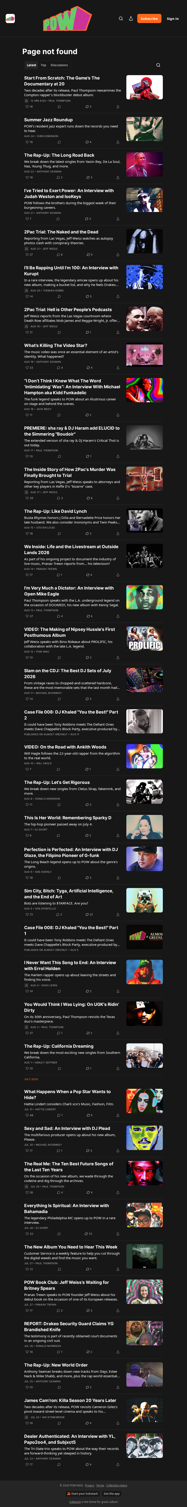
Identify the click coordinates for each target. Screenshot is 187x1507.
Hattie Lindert (45, 1109)
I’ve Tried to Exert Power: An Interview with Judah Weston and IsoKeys (69, 193)
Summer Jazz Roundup (48, 119)
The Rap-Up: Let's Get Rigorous (57, 782)
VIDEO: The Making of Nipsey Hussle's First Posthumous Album (69, 632)
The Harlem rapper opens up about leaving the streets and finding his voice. (70, 977)
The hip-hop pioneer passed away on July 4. (58, 824)
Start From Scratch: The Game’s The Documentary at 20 (62, 81)
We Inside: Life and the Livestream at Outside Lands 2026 (71, 549)
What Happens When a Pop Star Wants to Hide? (67, 1094)
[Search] (120, 18)
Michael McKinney (49, 693)
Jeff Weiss (50, 248)
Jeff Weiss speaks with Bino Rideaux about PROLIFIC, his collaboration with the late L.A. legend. (68, 643)
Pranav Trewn (46, 569)
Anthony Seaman (49, 171)
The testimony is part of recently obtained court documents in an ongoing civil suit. (70, 1338)
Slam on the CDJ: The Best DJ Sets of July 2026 (67, 673)
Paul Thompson (60, 100)
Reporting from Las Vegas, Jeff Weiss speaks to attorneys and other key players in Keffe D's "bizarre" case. (72, 484)
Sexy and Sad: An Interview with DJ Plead (67, 1128)
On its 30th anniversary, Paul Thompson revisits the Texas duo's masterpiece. (69, 1018)
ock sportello (45, 908)
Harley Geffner (46, 1062)
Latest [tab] (31, 65)
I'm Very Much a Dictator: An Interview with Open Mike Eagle (69, 591)
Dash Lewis (49, 985)
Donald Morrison (47, 798)
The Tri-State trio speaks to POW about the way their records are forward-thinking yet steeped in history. (71, 1450)
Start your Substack (84, 1494)
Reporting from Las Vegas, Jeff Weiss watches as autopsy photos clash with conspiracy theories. (68, 240)
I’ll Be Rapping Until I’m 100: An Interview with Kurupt (71, 270)
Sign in (173, 18)
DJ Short (41, 829)
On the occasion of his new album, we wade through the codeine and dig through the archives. (68, 1178)
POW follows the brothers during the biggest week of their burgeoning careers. (70, 205)
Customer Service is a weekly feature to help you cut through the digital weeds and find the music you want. (72, 1255)
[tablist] (47, 65)
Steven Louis (45, 527)
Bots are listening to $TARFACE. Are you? (56, 903)
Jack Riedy (44, 409)
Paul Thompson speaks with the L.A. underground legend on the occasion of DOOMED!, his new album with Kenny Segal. (71, 602)
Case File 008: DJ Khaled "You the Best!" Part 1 (71, 930)
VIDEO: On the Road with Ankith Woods (65, 747)
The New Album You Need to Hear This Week (70, 1247)
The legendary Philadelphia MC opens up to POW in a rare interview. (69, 1220)
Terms (100, 1485)
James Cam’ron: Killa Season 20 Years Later (70, 1400)
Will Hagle (44, 763)
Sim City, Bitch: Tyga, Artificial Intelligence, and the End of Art (68, 893)
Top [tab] (43, 65)
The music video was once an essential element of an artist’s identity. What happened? (71, 354)
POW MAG (42, 651)
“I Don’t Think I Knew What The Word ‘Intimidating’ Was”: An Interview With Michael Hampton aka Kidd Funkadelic (72, 386)
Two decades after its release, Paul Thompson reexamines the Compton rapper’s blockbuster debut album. (72, 92)
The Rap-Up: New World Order (56, 1365)
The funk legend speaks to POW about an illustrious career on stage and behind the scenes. (70, 401)
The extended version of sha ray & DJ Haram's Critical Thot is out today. (71, 442)
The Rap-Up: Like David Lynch (55, 511)
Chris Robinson (47, 136)
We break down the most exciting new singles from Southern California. (72, 1054)
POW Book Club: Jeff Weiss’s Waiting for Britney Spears (66, 1285)
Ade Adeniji (43, 871)
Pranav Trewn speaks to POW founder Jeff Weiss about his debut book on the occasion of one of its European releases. (71, 1296)
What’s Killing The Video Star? (55, 345)
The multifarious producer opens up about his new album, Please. (70, 1137)
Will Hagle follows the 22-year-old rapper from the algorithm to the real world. (72, 755)
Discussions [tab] (59, 65)
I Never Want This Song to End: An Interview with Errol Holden (70, 965)
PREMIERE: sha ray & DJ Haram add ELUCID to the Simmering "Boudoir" (72, 431)
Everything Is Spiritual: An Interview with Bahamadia (66, 1208)
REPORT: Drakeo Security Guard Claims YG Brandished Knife (69, 1326)
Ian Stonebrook (53, 1417)
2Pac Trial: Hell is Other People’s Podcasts (68, 309)
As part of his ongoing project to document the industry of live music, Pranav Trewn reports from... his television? (70, 561)
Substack (75, 1502)
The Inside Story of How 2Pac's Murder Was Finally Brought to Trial (70, 472)
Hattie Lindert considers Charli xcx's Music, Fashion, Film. (69, 1104)
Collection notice (116, 1485)
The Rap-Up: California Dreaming (59, 1046)
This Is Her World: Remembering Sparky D (68, 817)
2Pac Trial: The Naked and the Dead (61, 232)
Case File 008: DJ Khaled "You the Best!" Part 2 (71, 715)
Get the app (112, 1494)
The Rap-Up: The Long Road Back (59, 155)
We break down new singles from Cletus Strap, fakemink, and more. (72, 791)
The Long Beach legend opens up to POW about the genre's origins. (71, 864)
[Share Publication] (130, 18)
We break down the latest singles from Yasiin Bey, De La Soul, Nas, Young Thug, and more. (72, 163)
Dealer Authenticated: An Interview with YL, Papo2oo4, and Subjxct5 (69, 1439)
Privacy (89, 1485)
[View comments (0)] (59, 106)
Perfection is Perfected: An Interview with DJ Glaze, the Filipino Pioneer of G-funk (71, 852)
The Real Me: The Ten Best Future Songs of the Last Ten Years (68, 1166)
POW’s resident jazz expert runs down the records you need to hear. (71, 128)
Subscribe (149, 18)
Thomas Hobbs (53, 290)
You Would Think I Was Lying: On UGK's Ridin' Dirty (71, 1007)
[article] (93, 92)
